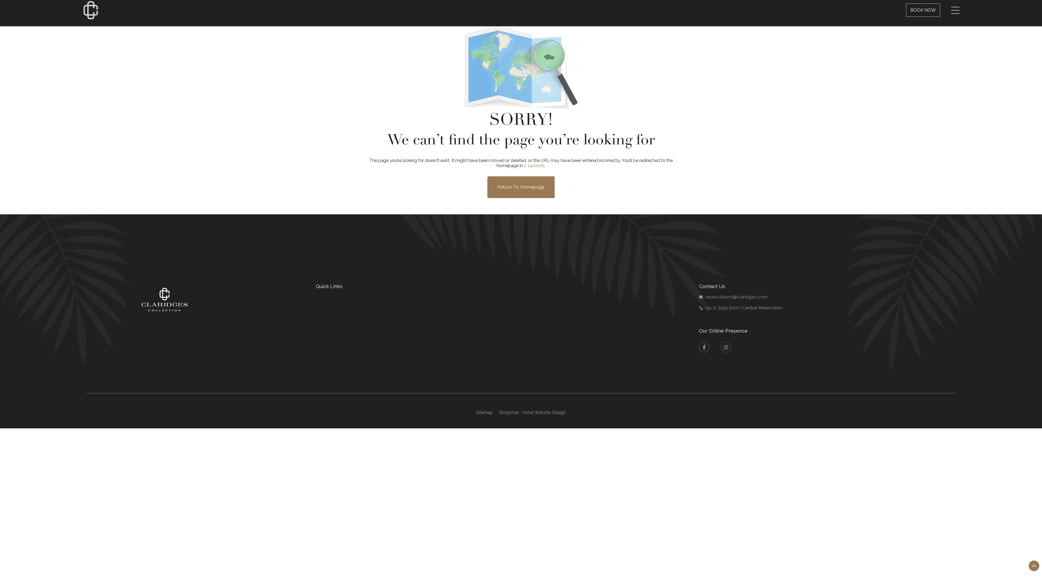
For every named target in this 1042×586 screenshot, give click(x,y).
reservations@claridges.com (737, 297)
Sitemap (484, 412)
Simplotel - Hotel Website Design (532, 412)
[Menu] (955, 10)
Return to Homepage (521, 187)
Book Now (923, 10)
